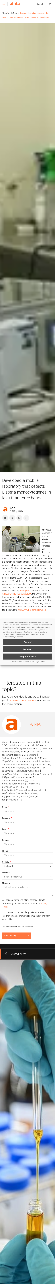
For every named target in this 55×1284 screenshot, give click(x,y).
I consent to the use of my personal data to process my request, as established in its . (25, 903)
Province (6, 872)
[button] (41, 4)
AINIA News (13, 13)
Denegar (27, 649)
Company (6, 840)
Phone (5, 851)
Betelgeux (24, 590)
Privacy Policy (28, 662)
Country (5, 862)
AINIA (4, 13)
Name (5, 807)
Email (4, 829)
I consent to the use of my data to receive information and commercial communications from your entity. (26, 915)
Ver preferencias (27, 656)
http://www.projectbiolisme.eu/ (32, 610)
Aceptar (28, 642)
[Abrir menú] (3, 3)
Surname (6, 818)
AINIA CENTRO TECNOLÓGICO (16, 594)
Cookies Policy (16, 662)
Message (6, 883)
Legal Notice (40, 662)
